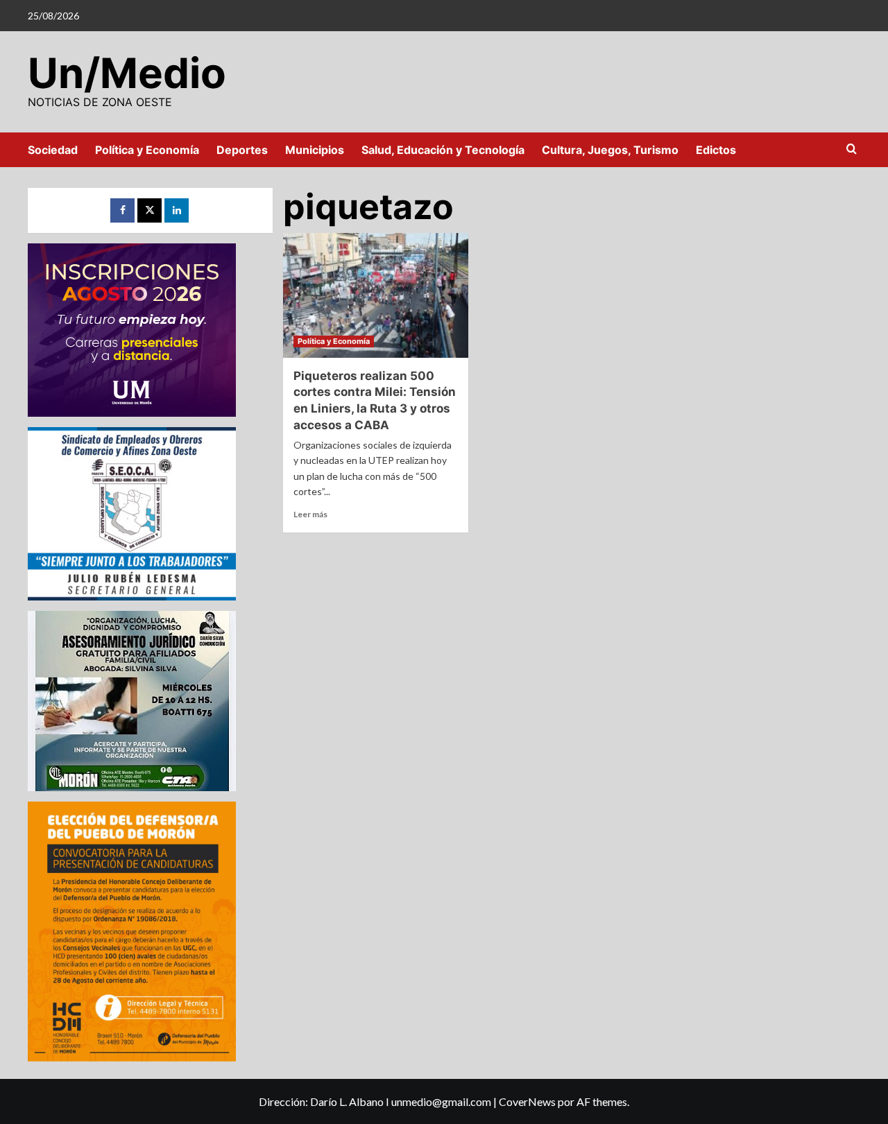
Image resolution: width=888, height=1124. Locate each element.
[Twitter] (149, 210)
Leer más (310, 514)
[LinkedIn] (176, 210)
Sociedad (53, 150)
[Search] (851, 149)
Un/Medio (127, 73)
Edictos (716, 150)
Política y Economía (147, 150)
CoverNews (527, 1101)
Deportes (242, 150)
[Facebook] (122, 210)
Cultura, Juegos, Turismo (610, 150)
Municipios (314, 150)
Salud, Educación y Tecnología (442, 150)
